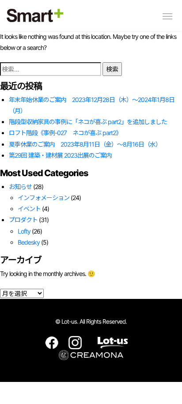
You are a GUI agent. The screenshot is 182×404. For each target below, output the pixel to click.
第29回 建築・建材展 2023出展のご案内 (60, 155)
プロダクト (23, 219)
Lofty (24, 231)
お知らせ (20, 186)
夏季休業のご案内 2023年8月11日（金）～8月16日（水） (85, 144)
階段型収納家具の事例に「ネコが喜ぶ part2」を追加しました (88, 121)
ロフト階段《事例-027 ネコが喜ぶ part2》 (65, 132)
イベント (29, 208)
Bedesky (29, 242)
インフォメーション (43, 197)
